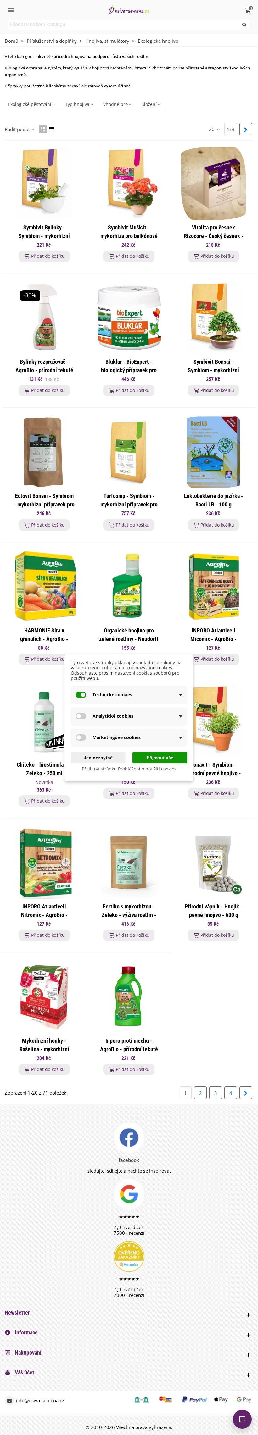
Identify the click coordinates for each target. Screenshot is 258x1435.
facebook (129, 1160)
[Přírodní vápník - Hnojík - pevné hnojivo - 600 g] (213, 862)
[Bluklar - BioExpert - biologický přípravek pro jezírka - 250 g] (129, 317)
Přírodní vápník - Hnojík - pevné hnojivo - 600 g (214, 910)
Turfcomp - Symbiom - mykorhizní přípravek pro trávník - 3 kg (129, 504)
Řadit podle (18, 129)
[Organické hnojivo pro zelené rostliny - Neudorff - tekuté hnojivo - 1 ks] (129, 586)
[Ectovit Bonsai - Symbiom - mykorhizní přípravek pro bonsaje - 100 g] (44, 451)
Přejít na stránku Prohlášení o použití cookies (129, 769)
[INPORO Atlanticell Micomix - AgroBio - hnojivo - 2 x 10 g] (213, 586)
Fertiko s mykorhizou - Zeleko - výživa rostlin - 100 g (129, 915)
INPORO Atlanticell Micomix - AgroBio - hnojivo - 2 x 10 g (213, 639)
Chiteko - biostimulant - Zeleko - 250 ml (44, 768)
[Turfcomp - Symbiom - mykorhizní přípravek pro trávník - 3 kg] (129, 451)
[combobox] (123, 24)
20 (212, 129)
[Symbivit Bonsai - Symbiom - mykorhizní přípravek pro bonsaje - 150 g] (213, 317)
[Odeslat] (244, 24)
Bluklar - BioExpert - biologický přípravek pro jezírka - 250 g (129, 370)
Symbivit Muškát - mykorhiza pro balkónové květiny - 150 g (129, 236)
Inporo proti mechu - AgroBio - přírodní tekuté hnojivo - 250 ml (129, 1049)
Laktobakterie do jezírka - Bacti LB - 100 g (213, 500)
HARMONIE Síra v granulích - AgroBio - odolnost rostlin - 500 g (44, 639)
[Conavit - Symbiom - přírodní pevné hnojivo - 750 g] (213, 720)
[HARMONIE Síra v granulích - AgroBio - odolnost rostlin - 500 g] (44, 586)
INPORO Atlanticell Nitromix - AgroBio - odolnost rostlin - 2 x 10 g (44, 915)
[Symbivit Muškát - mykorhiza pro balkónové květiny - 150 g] (129, 183)
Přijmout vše (160, 757)
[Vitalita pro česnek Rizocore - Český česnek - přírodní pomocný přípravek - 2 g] (213, 183)
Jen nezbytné (98, 757)
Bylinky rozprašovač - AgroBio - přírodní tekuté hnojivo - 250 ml (44, 370)
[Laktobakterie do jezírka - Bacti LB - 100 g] (213, 451)
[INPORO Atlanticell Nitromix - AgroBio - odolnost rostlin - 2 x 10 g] (44, 862)
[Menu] (11, 9)
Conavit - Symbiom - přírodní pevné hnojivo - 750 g (213, 773)
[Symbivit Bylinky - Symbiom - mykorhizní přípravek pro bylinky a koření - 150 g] (44, 183)
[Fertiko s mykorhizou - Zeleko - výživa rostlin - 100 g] (129, 862)
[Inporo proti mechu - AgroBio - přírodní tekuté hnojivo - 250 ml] (129, 996)
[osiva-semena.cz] (129, 9)
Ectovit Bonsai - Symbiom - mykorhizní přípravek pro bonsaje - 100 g (44, 504)
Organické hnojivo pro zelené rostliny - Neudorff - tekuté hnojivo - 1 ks (129, 639)
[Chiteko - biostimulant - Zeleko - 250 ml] (44, 720)
